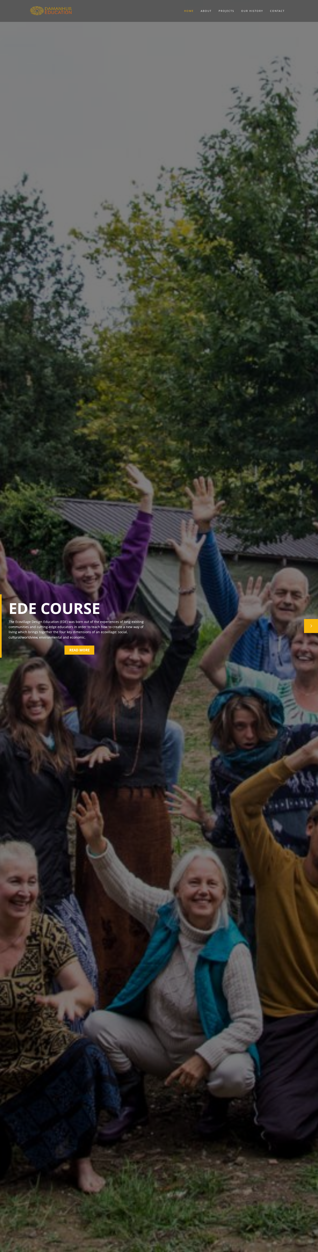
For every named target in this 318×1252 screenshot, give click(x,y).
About (206, 11)
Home (189, 11)
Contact (277, 11)
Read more (79, 650)
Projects (226, 11)
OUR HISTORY (252, 11)
